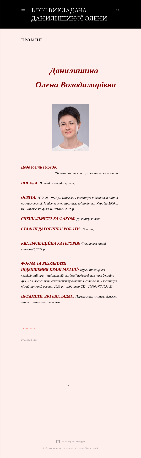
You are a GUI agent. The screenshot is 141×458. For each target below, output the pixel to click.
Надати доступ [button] (28, 328)
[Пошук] (118, 9)
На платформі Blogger (73, 441)
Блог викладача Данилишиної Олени (69, 14)
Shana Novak (91, 448)
